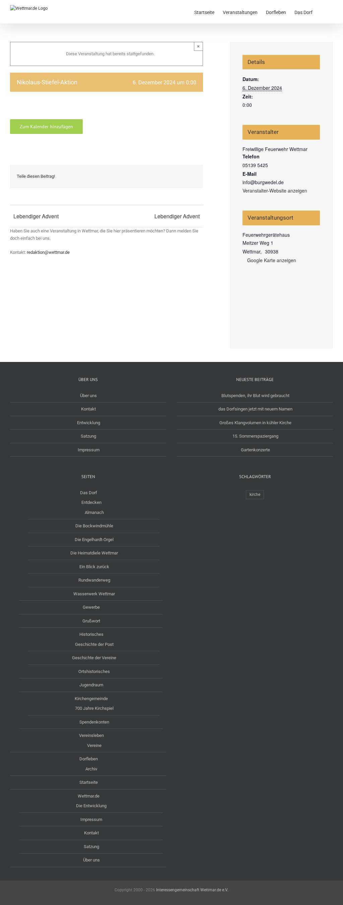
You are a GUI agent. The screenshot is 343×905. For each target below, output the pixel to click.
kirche (255, 494)
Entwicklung (88, 422)
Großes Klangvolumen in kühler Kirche (255, 422)
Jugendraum (91, 684)
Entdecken (91, 502)
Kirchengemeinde (91, 698)
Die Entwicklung (91, 805)
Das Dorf (88, 492)
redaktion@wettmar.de (48, 252)
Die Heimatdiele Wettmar (94, 552)
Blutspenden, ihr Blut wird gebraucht (255, 395)
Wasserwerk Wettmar (94, 593)
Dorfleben (88, 758)
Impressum (88, 449)
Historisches (91, 634)
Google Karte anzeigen (271, 260)
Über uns (88, 395)
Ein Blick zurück (94, 566)
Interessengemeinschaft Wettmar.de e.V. (192, 890)
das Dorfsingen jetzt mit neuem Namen (255, 408)
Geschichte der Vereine (94, 657)
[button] (323, 11)
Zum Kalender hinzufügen (46, 127)
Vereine (94, 745)
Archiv (91, 768)
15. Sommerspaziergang (255, 436)
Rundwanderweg (94, 580)
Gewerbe (91, 607)
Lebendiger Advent (36, 216)
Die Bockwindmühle (94, 525)
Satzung (88, 436)
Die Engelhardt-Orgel (94, 539)
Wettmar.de (88, 796)
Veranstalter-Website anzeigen (275, 190)
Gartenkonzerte (255, 449)
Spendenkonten (94, 722)
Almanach (94, 512)
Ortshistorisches (94, 671)
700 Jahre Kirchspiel (94, 708)
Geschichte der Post (94, 644)
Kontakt (88, 408)
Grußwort (91, 620)
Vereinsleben (91, 735)
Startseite (88, 782)
